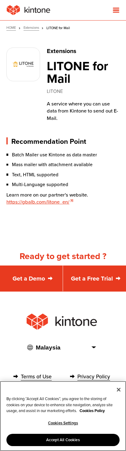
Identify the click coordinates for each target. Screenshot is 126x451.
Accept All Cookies (63, 440)
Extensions (31, 27)
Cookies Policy (92, 411)
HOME (11, 27)
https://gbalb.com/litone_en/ (37, 201)
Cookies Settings (63, 423)
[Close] (118, 389)
